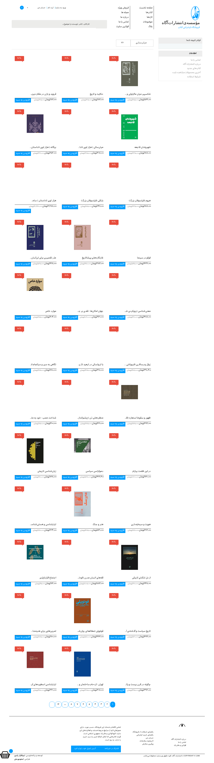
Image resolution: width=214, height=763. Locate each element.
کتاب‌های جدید (194, 69)
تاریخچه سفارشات (146, 741)
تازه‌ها (149, 17)
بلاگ (150, 27)
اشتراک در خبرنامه (111, 749)
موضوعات (147, 22)
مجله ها (125, 13)
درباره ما (124, 17)
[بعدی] (52, 705)
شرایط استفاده (194, 77)
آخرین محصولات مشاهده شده (186, 73)
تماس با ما (124, 22)
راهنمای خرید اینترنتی (144, 735)
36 (122, 43)
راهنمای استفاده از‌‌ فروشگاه (143, 732)
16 (58, 704)
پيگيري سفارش (147, 744)
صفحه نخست (145, 8)
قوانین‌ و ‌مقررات (180, 745)
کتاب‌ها (149, 13)
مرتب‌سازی (141, 43)
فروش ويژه (123, 8)
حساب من (149, 738)
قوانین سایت (122, 27)
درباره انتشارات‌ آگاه (192, 64)
